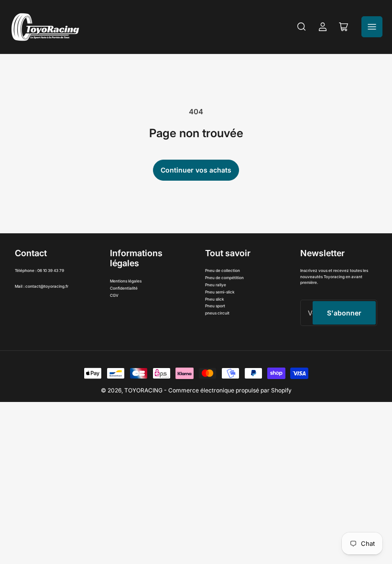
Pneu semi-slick (220, 292)
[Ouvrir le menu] (371, 26)
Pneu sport (215, 306)
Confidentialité (124, 288)
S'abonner (344, 313)
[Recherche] (301, 26)
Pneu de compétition (224, 277)
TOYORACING (143, 390)
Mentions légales (126, 281)
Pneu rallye (215, 284)
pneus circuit (217, 313)
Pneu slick (214, 299)
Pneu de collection (222, 270)
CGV (114, 295)
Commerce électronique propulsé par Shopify (230, 390)
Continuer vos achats (196, 170)
